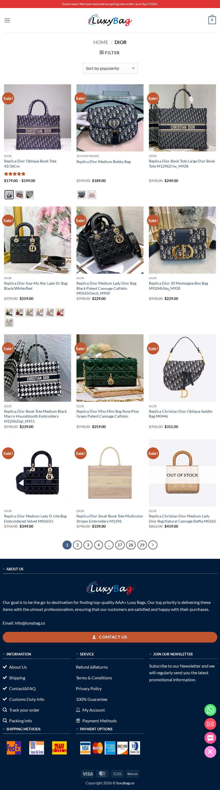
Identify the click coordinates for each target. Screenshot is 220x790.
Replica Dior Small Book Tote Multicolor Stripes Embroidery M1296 (109, 518)
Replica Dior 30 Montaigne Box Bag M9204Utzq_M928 (178, 286)
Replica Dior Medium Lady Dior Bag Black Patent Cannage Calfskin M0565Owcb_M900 (106, 288)
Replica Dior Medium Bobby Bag (103, 161)
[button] (7, 20)
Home (100, 42)
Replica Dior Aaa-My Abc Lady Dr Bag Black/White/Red (35, 286)
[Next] (152, 545)
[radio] (9, 195)
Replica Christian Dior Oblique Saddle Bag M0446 (180, 414)
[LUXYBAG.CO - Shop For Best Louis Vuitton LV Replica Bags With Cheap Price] (110, 20)
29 (142, 544)
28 (131, 544)
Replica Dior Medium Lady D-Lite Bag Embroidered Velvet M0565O (35, 518)
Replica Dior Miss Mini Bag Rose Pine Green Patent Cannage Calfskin (107, 414)
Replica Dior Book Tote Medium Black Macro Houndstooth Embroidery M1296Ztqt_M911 (35, 416)
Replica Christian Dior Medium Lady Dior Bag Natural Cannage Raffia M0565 (182, 518)
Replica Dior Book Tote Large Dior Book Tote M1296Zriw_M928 (182, 163)
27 (120, 544)
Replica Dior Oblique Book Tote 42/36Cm (30, 163)
